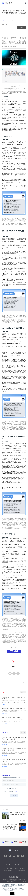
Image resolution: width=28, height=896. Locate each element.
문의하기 (20, 864)
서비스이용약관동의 (21, 870)
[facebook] (14, 674)
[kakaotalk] (10, 674)
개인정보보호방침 (11, 870)
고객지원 (5, 870)
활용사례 (12, 868)
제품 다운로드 (22, 868)
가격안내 (15, 864)
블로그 (16, 868)
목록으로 (21, 27)
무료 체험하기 (9, 864)
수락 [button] (11, 893)
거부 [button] (16, 893)
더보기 (22, 692)
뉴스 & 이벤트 (6, 868)
